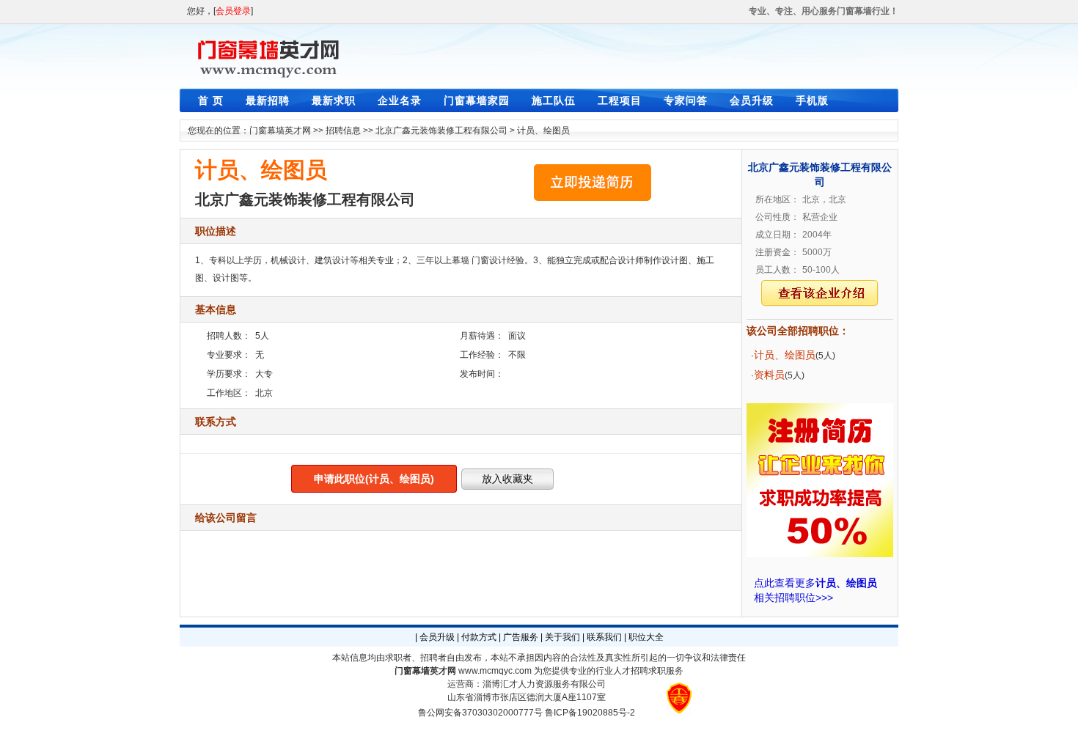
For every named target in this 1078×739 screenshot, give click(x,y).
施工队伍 (554, 100)
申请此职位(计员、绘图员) (374, 479)
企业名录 (400, 100)
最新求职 (334, 100)
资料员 (769, 374)
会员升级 (752, 100)
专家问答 (686, 100)
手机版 (812, 100)
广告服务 (520, 637)
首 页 (211, 100)
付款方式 (478, 637)
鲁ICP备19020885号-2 (590, 712)
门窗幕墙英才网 (280, 130)
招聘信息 (343, 130)
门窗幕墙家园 (477, 100)
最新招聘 (268, 100)
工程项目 (620, 100)
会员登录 (233, 11)
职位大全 (646, 637)
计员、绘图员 (543, 130)
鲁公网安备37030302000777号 (480, 712)
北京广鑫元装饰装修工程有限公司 (441, 130)
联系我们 (604, 637)
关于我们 (562, 637)
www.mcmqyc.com (495, 671)
